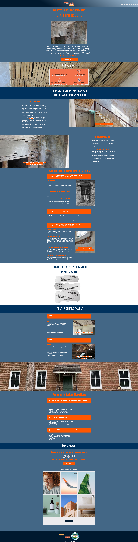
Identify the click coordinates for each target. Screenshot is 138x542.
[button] (69, 32)
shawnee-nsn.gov (72, 541)
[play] (84, 43)
